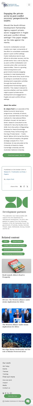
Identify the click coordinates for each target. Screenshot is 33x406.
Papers (6, 174)
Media (5, 385)
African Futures (17, 241)
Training (5, 374)
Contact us (6, 388)
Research (7, 172)
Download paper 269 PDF (16, 155)
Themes (5, 371)
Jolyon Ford (10, 179)
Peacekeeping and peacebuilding (13, 254)
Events (5, 369)
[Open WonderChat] (28, 401)
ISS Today (6, 366)
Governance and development (12, 249)
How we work (7, 380)
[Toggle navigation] (29, 4)
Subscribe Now (12, 396)
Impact (5, 382)
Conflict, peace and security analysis (14, 245)
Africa (5, 241)
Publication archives (18, 172)
